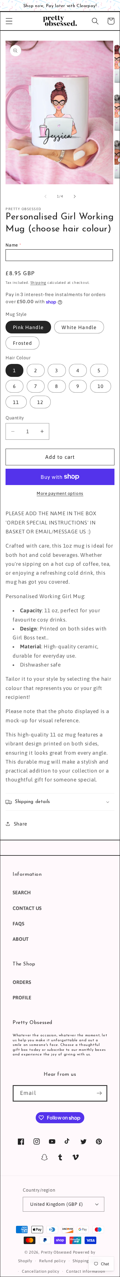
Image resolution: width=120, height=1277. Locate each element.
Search (22, 892)
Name (12, 245)
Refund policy (52, 1261)
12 (40, 402)
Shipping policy (87, 1261)
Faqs (18, 923)
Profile (22, 997)
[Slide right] (74, 196)
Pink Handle (28, 327)
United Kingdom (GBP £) (56, 1204)
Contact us (27, 908)
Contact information (85, 1271)
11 (16, 402)
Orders (22, 982)
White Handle (79, 327)
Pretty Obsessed (56, 1252)
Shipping (38, 282)
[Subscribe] (99, 1093)
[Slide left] (45, 196)
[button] (9, 21)
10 (101, 386)
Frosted (22, 343)
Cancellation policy (40, 1271)
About (21, 939)
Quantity (15, 417)
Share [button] (20, 823)
